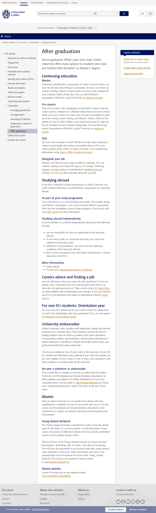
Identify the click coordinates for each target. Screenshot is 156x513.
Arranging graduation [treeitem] (21, 110)
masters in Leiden (94, 97)
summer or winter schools (54, 169)
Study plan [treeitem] (13, 67)
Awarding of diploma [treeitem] (20, 119)
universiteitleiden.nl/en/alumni (56, 475)
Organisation (84, 494)
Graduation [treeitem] (13, 105)
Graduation (34, 42)
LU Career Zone (101, 288)
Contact (5, 498)
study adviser (53, 211)
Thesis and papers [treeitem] (16, 92)
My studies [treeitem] (10, 53)
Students (24, 2)
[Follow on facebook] (123, 502)
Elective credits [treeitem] (15, 97)
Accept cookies (115, 509)
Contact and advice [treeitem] (17, 140)
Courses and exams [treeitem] (17, 83)
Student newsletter (125, 494)
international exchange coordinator (76, 269)
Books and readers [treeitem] (16, 88)
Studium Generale (93, 169)
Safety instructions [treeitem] (16, 135)
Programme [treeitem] (13, 62)
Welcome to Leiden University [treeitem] (22, 58)
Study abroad (52, 266)
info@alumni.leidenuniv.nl (88, 382)
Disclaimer (45, 503)
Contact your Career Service (137, 68)
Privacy (81, 498)
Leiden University (9, 2)
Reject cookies (139, 509)
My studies (22, 42)
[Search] (124, 13)
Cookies (43, 498)
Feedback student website (52, 494)
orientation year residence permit (60, 316)
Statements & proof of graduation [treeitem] (21, 125)
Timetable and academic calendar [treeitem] (19, 73)
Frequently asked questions (15, 494)
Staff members (37, 2)
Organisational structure (57, 2)
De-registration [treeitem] (18, 114)
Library (74, 2)
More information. (41, 509)
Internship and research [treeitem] (19, 101)
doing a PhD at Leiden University (76, 152)
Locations (6, 503)
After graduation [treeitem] (18, 131)
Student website (8, 42)
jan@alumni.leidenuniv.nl (56, 461)
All (95, 13)
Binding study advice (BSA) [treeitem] (21, 79)
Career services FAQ (133, 73)
